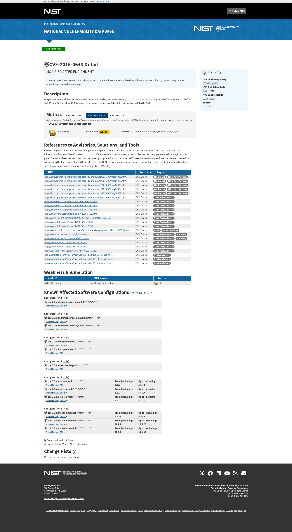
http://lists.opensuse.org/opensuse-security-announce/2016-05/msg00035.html (85, 176)
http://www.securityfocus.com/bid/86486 (65, 234)
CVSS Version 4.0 (74, 115)
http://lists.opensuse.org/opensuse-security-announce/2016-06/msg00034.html (85, 189)
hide (65, 298)
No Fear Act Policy (129, 510)
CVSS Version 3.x (96, 115)
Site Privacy (51, 510)
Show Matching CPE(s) (56, 305)
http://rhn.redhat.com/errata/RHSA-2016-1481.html (70, 209)
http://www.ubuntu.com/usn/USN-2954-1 (65, 246)
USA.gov (242, 510)
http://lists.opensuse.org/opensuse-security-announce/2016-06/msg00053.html (85, 197)
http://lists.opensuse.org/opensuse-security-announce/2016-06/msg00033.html (85, 185)
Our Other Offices (76, 498)
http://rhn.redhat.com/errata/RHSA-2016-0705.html (70, 201)
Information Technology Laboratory (64, 24)
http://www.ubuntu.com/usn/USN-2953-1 (65, 242)
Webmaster (49, 498)
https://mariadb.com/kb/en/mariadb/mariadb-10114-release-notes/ (79, 259)
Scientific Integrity (173, 510)
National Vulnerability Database (79, 31)
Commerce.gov (218, 510)
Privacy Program (77, 510)
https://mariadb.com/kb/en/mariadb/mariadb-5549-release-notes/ (78, 263)
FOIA (140, 510)
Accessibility (63, 510)
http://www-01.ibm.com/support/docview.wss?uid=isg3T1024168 (77, 217)
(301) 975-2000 (50, 493)
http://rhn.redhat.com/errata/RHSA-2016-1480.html (70, 205)
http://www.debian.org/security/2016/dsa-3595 (68, 226)
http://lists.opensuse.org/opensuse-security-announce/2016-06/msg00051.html (85, 193)
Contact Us (61, 498)
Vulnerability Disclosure (108, 510)
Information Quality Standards (196, 510)
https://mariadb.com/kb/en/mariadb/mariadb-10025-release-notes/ (79, 254)
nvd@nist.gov (105, 166)
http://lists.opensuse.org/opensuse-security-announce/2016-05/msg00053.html (85, 180)
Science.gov (231, 510)
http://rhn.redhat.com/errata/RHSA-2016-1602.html (70, 213)
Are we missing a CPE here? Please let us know (65, 444)
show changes (74, 457)
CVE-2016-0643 (210, 83)
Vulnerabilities (53, 49)
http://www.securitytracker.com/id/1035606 (66, 238)
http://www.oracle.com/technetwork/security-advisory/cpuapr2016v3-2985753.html (87, 230)
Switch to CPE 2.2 (141, 293)
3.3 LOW (104, 131)
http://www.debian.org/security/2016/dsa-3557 (68, 222)
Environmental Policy (153, 510)
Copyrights (92, 510)
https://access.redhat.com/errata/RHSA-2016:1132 (70, 250)
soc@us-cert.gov (240, 493)
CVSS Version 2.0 (118, 115)
